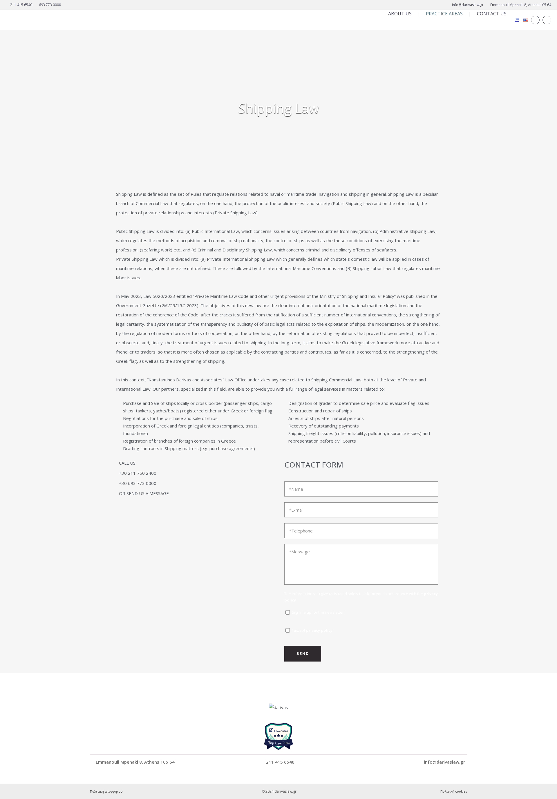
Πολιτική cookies (453, 791)
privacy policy (319, 630)
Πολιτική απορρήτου (106, 791)
